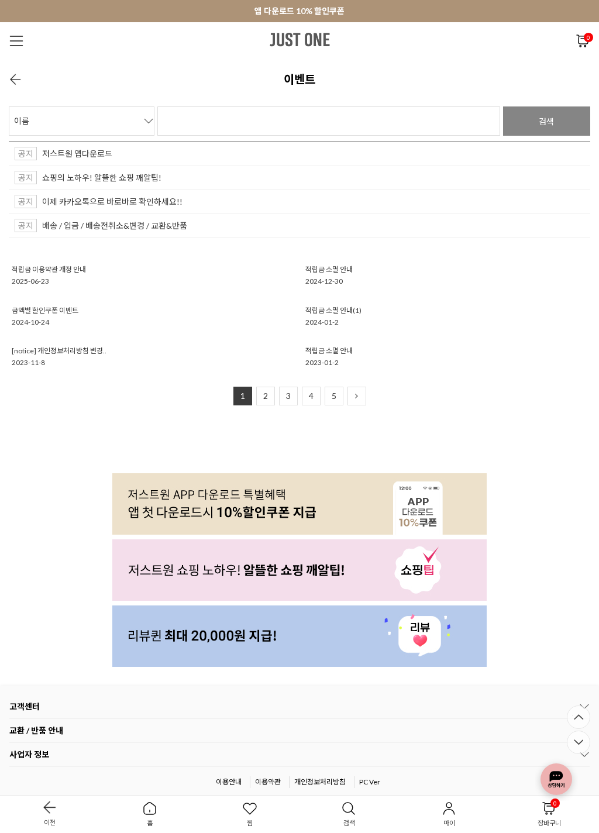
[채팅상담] (556, 779)
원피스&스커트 (309, 69)
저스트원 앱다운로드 (77, 154)
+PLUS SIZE (418, 69)
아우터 (257, 69)
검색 (546, 121)
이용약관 (268, 781)
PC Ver (369, 781)
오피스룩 (365, 69)
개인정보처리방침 (320, 781)
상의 (192, 69)
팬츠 (222, 69)
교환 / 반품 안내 (36, 730)
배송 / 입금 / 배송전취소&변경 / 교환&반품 (114, 225)
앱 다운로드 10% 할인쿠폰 (299, 11)
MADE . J (153, 69)
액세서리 (501, 69)
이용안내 (229, 781)
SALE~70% (552, 69)
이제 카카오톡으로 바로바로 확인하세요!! (112, 201)
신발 (463, 69)
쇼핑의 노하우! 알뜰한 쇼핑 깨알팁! (101, 178)
